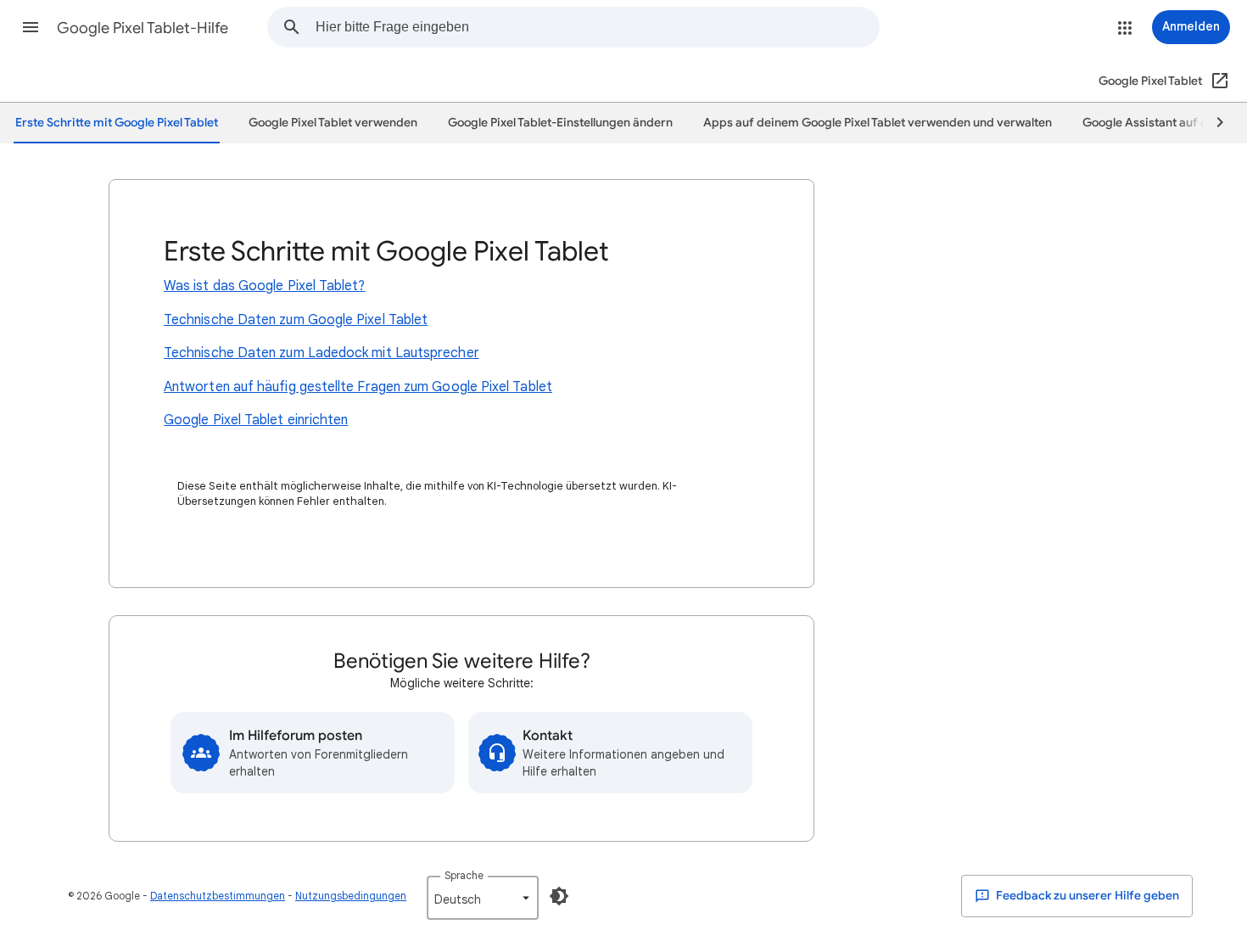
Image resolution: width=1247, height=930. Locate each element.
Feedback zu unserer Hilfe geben (1086, 895)
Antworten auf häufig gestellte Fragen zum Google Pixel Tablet (358, 386)
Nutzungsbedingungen (350, 895)
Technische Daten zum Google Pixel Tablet (296, 319)
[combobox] (597, 27)
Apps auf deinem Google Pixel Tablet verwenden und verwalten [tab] (877, 122)
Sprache (464, 875)
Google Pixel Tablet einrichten (256, 420)
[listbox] (483, 898)
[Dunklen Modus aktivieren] (559, 896)
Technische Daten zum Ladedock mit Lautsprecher (321, 353)
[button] (30, 27)
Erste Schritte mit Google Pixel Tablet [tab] (116, 122)
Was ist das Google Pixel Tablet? (265, 285)
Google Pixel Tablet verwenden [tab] (333, 122)
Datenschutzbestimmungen (217, 895)
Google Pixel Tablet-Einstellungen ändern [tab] (560, 122)
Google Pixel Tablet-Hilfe (142, 28)
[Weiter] (1212, 123)
